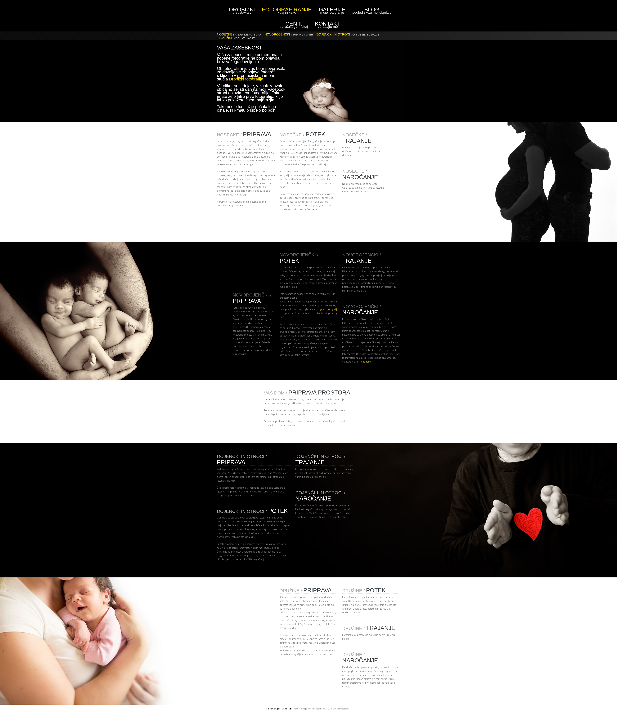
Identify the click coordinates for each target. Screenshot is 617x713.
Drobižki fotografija (246, 79)
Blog (371, 10)
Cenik (294, 25)
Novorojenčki (288, 34)
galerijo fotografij (328, 309)
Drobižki (242, 10)
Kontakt (327, 25)
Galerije (332, 10)
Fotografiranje (287, 10)
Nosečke (239, 34)
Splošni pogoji (273, 708)
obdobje (366, 361)
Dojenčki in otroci (347, 34)
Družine (237, 38)
